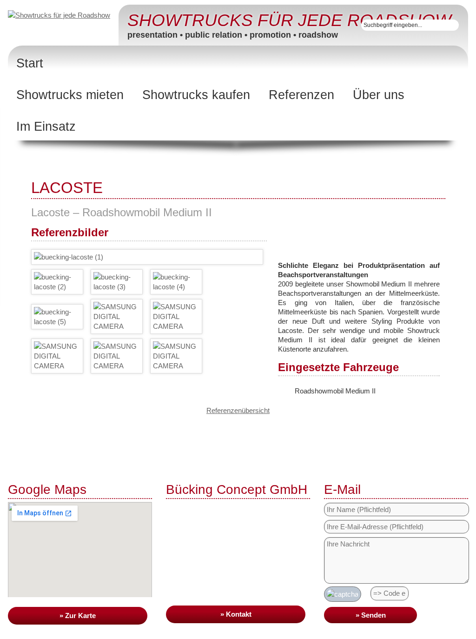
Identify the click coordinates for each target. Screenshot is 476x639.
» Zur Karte (78, 615)
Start (29, 63)
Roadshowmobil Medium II (335, 391)
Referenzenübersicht (238, 410)
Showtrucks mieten (70, 95)
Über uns (378, 95)
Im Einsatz (46, 126)
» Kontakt (235, 614)
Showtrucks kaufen (196, 95)
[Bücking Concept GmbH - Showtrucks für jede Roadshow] (63, 14)
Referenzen (301, 95)
